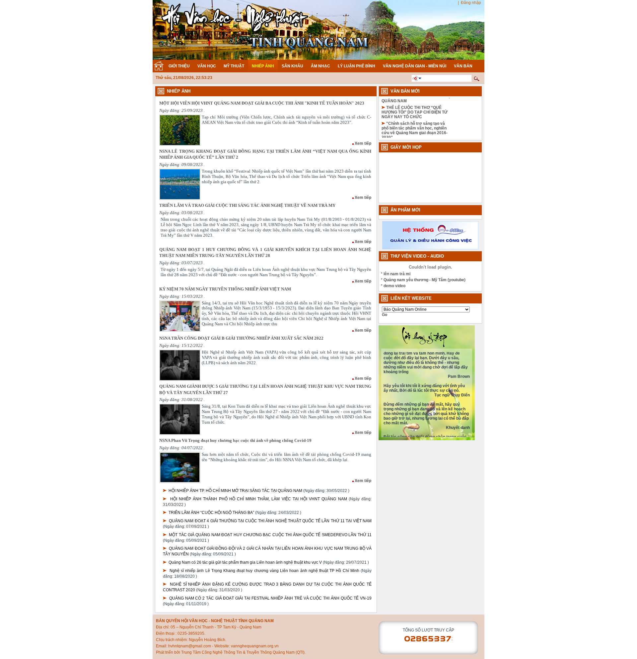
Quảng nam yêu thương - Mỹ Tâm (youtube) (424, 280)
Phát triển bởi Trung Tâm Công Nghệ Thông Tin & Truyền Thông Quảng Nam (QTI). (231, 652)
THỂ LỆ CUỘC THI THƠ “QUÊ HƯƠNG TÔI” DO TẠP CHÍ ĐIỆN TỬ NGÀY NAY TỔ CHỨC (415, 98)
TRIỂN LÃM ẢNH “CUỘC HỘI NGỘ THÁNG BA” (211, 512)
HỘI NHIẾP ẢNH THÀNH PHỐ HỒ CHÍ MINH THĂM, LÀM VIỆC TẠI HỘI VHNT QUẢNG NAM (258, 499)
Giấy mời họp (406, 147)
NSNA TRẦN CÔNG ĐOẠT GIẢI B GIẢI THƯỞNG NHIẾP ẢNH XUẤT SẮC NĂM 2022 (241, 338)
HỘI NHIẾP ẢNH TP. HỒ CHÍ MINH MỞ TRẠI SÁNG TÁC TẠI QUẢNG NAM (235, 490)
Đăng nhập (471, 2)
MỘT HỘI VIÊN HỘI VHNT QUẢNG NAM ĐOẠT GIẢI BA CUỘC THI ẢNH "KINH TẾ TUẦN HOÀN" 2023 (261, 103)
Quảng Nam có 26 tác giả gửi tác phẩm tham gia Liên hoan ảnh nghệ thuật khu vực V (245, 562)
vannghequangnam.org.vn (255, 646)
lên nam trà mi (397, 274)
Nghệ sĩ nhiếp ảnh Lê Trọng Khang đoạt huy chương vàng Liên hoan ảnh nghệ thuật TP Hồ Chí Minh (264, 570)
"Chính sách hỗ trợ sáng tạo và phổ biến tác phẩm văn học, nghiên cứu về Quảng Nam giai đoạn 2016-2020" (415, 116)
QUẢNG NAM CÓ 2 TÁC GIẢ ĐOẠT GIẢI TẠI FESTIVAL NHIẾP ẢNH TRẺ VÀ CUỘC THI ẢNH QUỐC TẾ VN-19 (270, 598)
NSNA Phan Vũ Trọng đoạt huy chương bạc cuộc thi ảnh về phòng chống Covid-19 (235, 440)
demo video (394, 286)
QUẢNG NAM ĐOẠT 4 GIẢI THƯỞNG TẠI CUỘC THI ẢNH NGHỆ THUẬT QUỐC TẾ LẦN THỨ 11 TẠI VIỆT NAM (270, 521)
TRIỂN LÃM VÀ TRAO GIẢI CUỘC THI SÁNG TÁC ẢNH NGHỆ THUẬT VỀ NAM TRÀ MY (247, 205)
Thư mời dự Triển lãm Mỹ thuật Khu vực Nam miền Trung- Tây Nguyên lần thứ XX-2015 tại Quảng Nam (414, 137)
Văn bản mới (405, 91)
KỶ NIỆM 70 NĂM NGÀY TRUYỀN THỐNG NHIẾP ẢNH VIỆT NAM (225, 289)
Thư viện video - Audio (417, 256)
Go (384, 314)
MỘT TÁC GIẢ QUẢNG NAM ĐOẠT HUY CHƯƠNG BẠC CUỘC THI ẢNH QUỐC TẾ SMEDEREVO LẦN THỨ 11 (270, 535)
